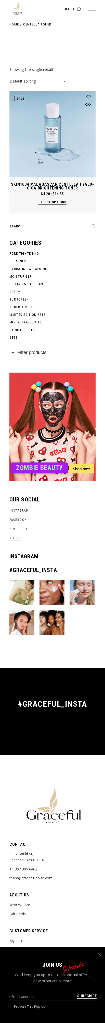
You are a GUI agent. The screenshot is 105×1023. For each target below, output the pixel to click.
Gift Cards (17, 913)
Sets (13, 337)
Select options (52, 202)
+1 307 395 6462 (23, 869)
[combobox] (37, 81)
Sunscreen (19, 299)
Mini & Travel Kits (25, 322)
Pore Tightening (24, 253)
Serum (15, 292)
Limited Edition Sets (27, 315)
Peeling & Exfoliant (27, 284)
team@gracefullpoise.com (30, 878)
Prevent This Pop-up (29, 1006)
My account (19, 940)
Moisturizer (20, 276)
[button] (88, 97)
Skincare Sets (22, 330)
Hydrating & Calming (28, 269)
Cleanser (17, 261)
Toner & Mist (21, 307)
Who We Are (19, 904)
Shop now (81, 469)
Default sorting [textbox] (23, 81)
